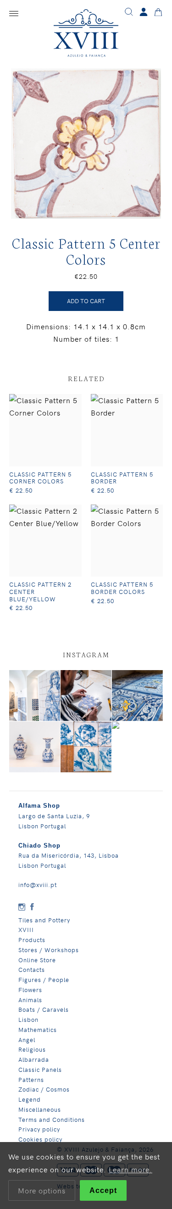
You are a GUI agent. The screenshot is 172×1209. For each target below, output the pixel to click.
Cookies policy (40, 1139)
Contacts (31, 969)
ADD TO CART (86, 301)
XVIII (26, 929)
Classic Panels (40, 1069)
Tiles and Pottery (44, 920)
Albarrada (33, 1059)
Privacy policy (39, 1129)
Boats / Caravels (43, 1009)
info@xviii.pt (37, 884)
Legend (29, 1099)
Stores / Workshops (48, 950)
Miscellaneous (39, 1109)
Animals (30, 1000)
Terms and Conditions (51, 1119)
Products (31, 939)
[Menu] (14, 14)
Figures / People (43, 979)
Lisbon (28, 1019)
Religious (32, 1049)
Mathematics (37, 1029)
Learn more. (130, 1169)
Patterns (31, 1079)
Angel (26, 1039)
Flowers (30, 989)
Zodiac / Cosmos (44, 1089)
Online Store (37, 960)
